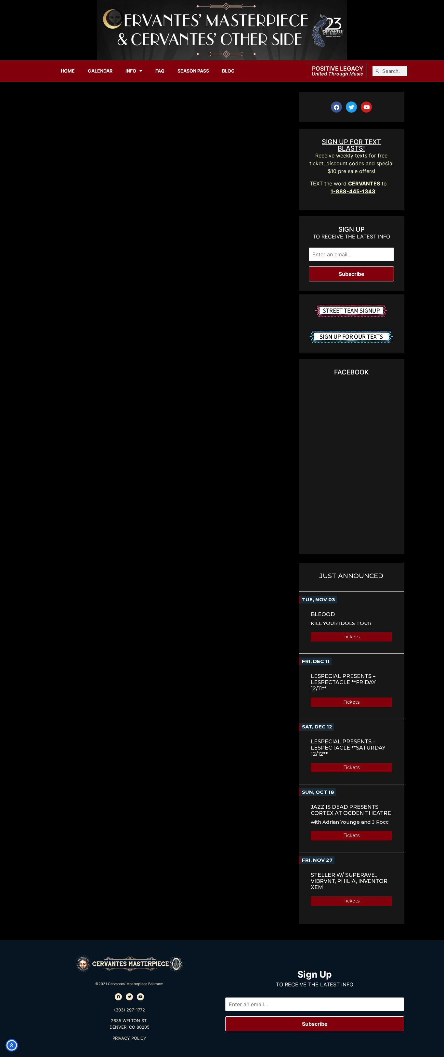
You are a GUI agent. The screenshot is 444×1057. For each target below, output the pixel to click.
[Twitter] (351, 107)
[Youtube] (366, 107)
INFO (130, 71)
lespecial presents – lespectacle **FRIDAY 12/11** (343, 682)
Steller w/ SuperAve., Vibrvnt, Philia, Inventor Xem (349, 881)
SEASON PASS (193, 71)
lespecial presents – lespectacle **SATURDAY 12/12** (348, 748)
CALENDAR (100, 71)
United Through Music (337, 73)
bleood (323, 614)
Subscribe (351, 274)
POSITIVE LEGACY (337, 68)
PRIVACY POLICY (129, 1038)
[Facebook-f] (336, 107)
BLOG (228, 71)
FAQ (159, 71)
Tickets (351, 637)
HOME (68, 71)
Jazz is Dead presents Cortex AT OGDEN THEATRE (351, 810)
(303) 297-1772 (129, 1009)
